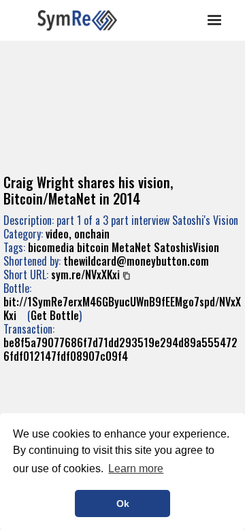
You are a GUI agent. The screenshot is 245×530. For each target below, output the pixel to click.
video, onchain (78, 234)
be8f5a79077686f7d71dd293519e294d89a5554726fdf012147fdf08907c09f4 (120, 349)
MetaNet (131, 247)
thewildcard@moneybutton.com (136, 261)
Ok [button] (122, 503)
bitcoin (93, 247)
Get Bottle (55, 315)
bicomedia (51, 247)
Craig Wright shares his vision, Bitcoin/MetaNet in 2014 (88, 190)
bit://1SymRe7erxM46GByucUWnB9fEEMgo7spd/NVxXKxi (122, 308)
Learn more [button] (135, 468)
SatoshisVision (186, 247)
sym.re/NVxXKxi (85, 274)
